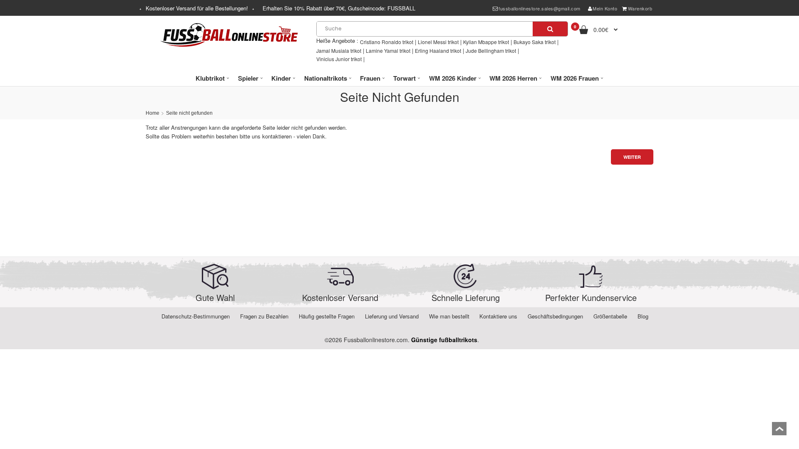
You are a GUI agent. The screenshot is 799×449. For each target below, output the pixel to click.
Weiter (632, 157)
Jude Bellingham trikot (491, 50)
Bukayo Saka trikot (535, 41)
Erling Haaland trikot (438, 50)
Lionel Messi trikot (438, 41)
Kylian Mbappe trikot (486, 41)
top (779, 431)
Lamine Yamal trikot (388, 50)
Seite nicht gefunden (189, 113)
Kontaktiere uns (498, 316)
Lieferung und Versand (392, 316)
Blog (643, 316)
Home (152, 113)
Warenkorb (640, 8)
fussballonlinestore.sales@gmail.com (540, 8)
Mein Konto (605, 8)
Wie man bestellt (449, 316)
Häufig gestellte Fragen (327, 316)
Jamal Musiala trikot (338, 50)
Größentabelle (610, 316)
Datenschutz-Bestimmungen (195, 316)
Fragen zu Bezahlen (264, 316)
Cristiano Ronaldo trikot (386, 41)
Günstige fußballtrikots (444, 340)
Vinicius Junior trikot (339, 58)
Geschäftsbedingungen (555, 316)
